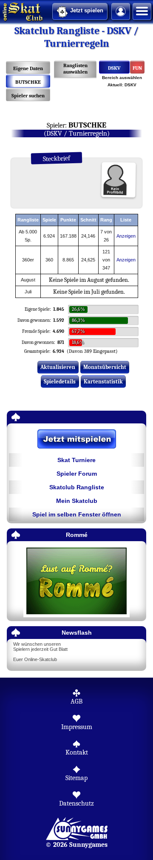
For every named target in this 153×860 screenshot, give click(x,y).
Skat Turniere (76, 460)
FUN (137, 68)
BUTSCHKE (28, 82)
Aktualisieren (57, 367)
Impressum (76, 727)
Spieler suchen (28, 96)
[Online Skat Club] (1, 10)
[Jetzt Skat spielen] (76, 439)
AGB (76, 701)
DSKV (114, 68)
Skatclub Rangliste (76, 487)
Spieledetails (60, 381)
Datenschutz (76, 803)
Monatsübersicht (104, 367)
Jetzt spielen (86, 10)
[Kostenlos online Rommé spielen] (76, 581)
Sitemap (76, 778)
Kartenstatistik (103, 381)
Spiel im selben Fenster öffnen (76, 514)
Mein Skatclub (76, 500)
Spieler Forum (77, 473)
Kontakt (76, 752)
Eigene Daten (28, 68)
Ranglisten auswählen (75, 68)
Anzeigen (126, 235)
